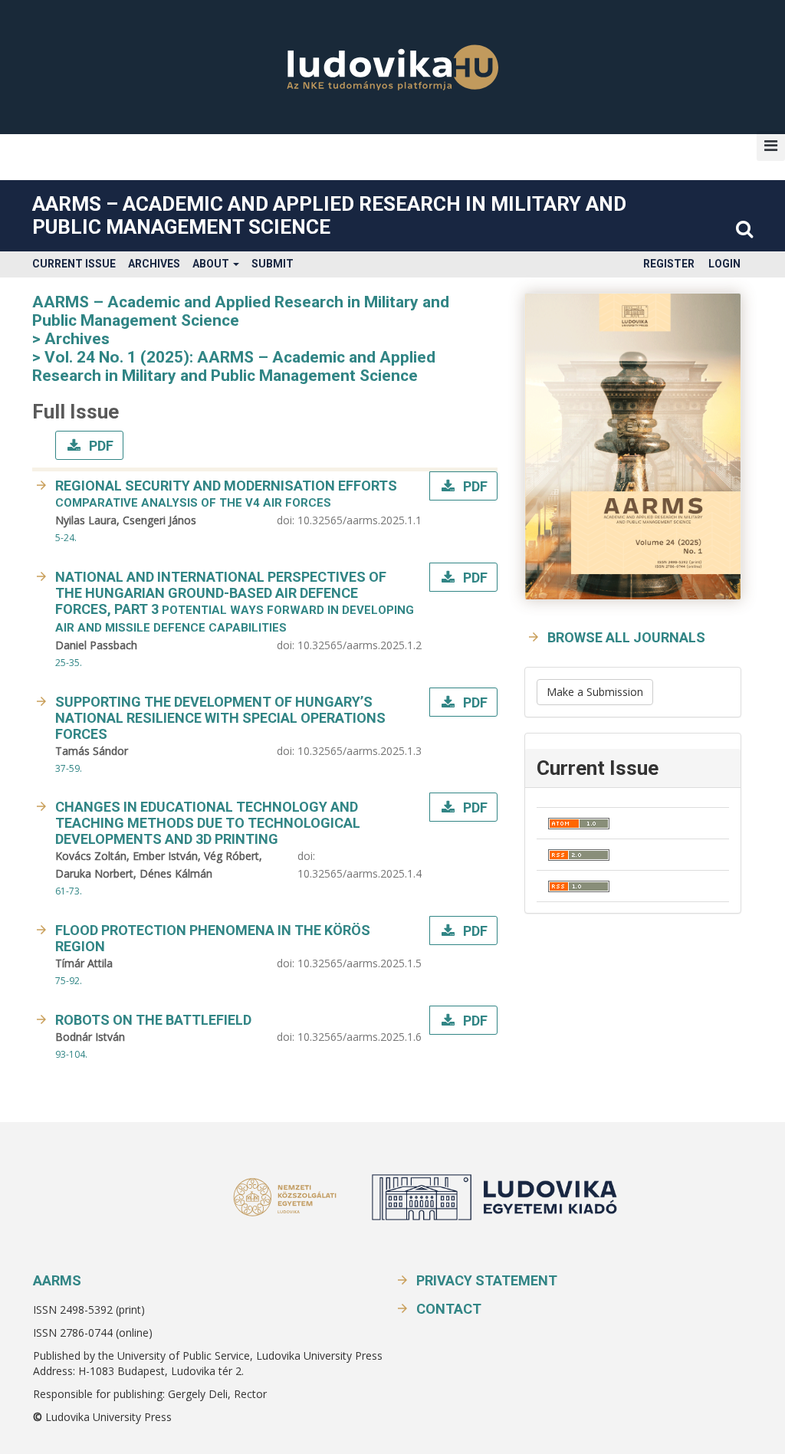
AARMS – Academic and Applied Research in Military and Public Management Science (329, 215)
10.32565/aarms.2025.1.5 (359, 963)
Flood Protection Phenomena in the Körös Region (212, 938)
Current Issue (74, 264)
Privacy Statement (486, 1280)
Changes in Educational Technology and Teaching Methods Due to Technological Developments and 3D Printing (207, 823)
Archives (154, 264)
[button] (771, 146)
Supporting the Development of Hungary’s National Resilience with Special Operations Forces (220, 718)
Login (724, 264)
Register (669, 264)
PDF (99, 446)
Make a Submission (595, 691)
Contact (448, 1309)
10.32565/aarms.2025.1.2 (359, 645)
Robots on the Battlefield (153, 1020)
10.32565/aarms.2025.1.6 (359, 1036)
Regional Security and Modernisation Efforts (226, 494)
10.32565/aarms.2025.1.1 (359, 520)
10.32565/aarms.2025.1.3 (359, 750)
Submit (272, 264)
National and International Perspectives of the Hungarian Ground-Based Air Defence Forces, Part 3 (234, 602)
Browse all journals (626, 637)
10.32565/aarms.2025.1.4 (359, 873)
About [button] (212, 264)
